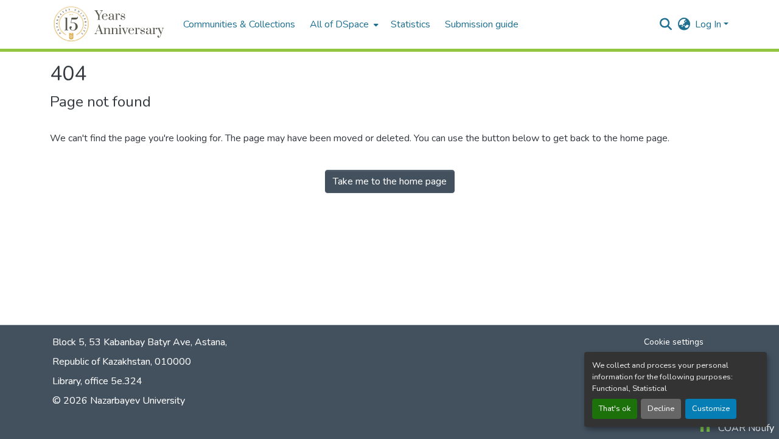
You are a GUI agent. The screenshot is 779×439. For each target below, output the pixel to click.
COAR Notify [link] (746, 428)
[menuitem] (343, 24)
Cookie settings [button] (674, 342)
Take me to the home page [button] (390, 181)
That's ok (615, 408)
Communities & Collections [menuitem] (239, 24)
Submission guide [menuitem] (482, 24)
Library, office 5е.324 (97, 381)
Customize (711, 408)
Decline (661, 408)
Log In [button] (709, 24)
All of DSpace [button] (339, 24)
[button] (110, 24)
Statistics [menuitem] (410, 24)
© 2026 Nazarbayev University (118, 400)
